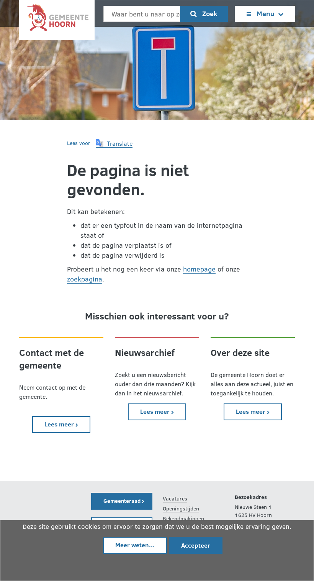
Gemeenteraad (122, 500)
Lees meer (67, 424)
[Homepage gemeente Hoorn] (57, 19)
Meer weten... (135, 545)
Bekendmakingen (183, 518)
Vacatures (175, 498)
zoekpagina (84, 278)
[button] (114, 143)
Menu (265, 13)
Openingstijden (181, 508)
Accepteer (195, 545)
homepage (199, 268)
